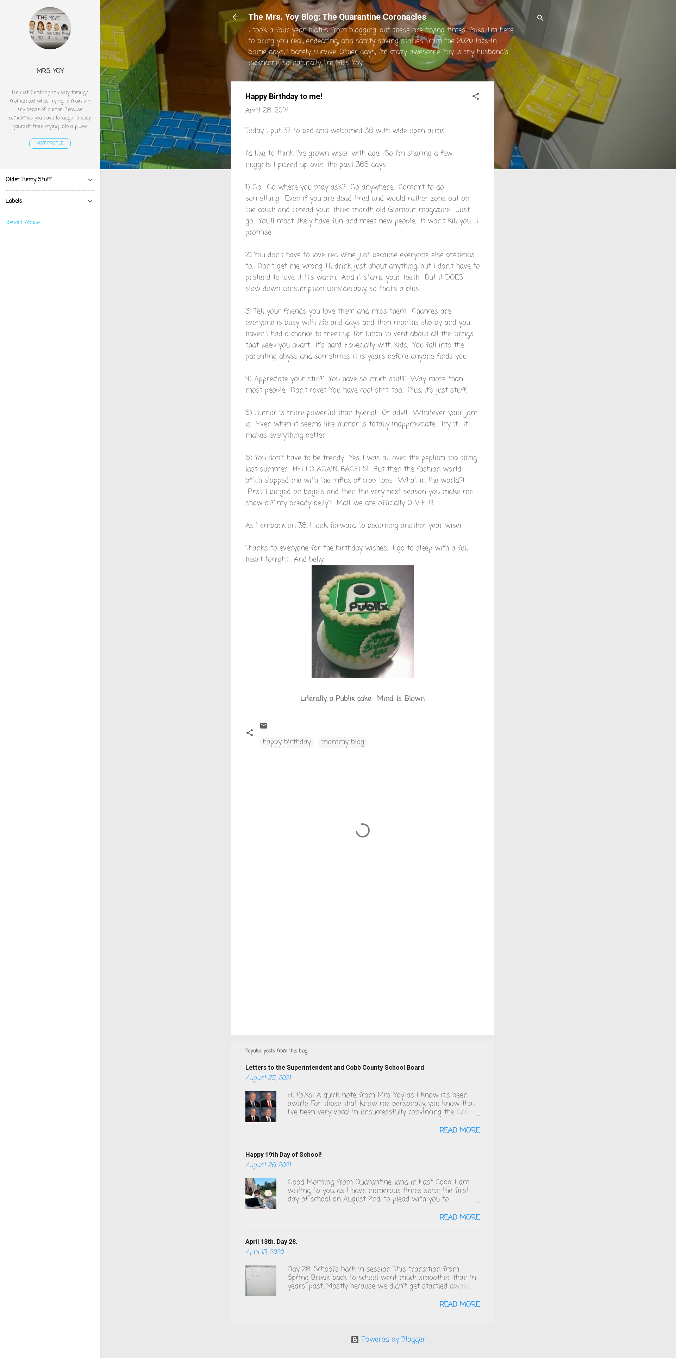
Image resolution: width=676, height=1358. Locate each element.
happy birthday (287, 742)
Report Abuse (23, 223)
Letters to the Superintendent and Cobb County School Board (334, 1067)
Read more (459, 1130)
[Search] (540, 19)
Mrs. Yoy (50, 71)
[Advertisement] (522, 187)
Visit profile (50, 143)
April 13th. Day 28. (271, 1241)
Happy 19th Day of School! (283, 1154)
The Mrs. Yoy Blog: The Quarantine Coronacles (337, 17)
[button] (475, 97)
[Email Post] (263, 728)
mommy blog (342, 742)
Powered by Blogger (392, 1339)
